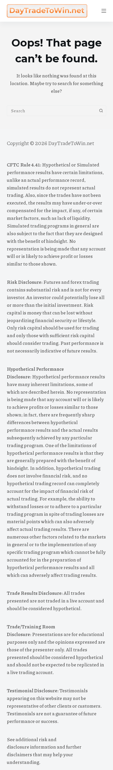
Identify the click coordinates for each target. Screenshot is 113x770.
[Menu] (103, 10)
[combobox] (51, 110)
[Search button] (101, 111)
